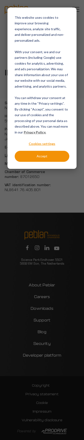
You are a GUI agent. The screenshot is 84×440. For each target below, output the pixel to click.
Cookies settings (42, 144)
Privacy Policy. (35, 132)
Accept (42, 156)
